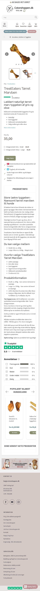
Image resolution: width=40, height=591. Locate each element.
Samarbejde (7, 526)
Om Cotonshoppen (9, 523)
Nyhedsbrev (6, 539)
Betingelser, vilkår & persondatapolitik (14, 556)
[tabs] (35, 25)
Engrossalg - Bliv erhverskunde (12, 542)
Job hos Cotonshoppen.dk (11, 529)
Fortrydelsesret (7, 578)
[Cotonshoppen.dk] (20, 9)
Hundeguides (7, 520)
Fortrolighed (7, 562)
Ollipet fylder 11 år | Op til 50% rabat (15, 31)
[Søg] (36, 17)
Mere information (9, 128)
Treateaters (11, 84)
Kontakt (5, 532)
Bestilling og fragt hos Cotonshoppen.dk (15, 559)
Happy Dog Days (8, 536)
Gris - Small (17, 147)
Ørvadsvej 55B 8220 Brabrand (7, 490)
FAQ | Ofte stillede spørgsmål (12, 516)
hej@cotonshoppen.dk (11, 481)
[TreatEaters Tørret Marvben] (20, 54)
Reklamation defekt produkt (11, 565)
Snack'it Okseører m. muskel (13, 418)
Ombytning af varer (9, 572)
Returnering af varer (9, 568)
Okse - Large (18, 150)
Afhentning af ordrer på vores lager (13, 575)
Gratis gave (32, 31)
